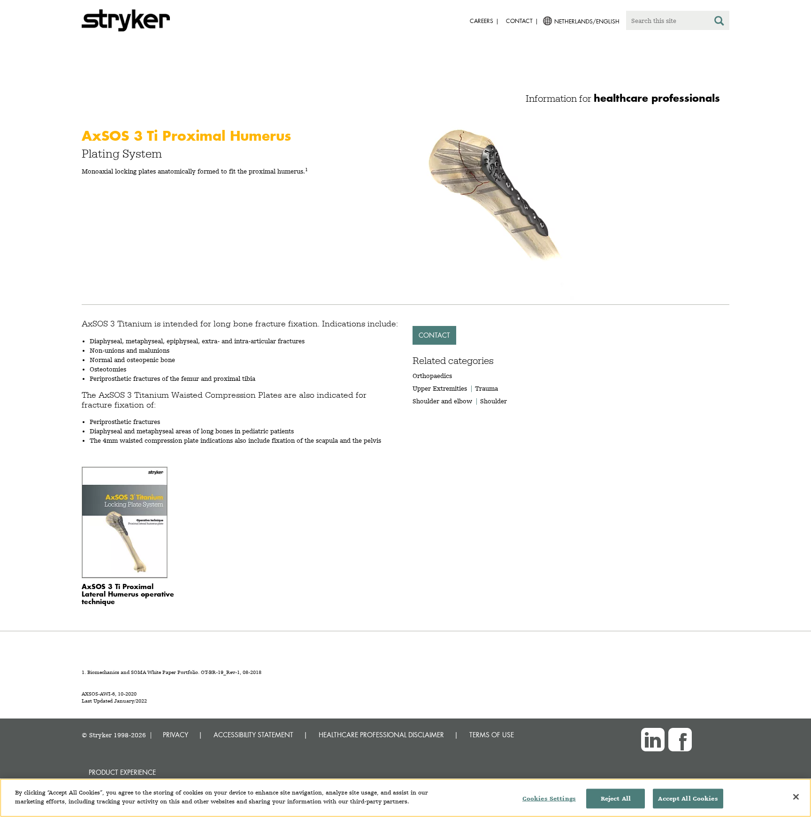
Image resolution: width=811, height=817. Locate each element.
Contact (434, 335)
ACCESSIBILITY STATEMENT (253, 734)
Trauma (486, 388)
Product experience (122, 772)
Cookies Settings (549, 798)
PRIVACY (175, 734)
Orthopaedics (432, 375)
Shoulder (493, 401)
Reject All (616, 798)
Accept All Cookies (688, 798)
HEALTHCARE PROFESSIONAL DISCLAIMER (381, 734)
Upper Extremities (440, 388)
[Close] (796, 797)
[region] (405, 798)
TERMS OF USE (491, 734)
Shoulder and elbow (442, 401)
